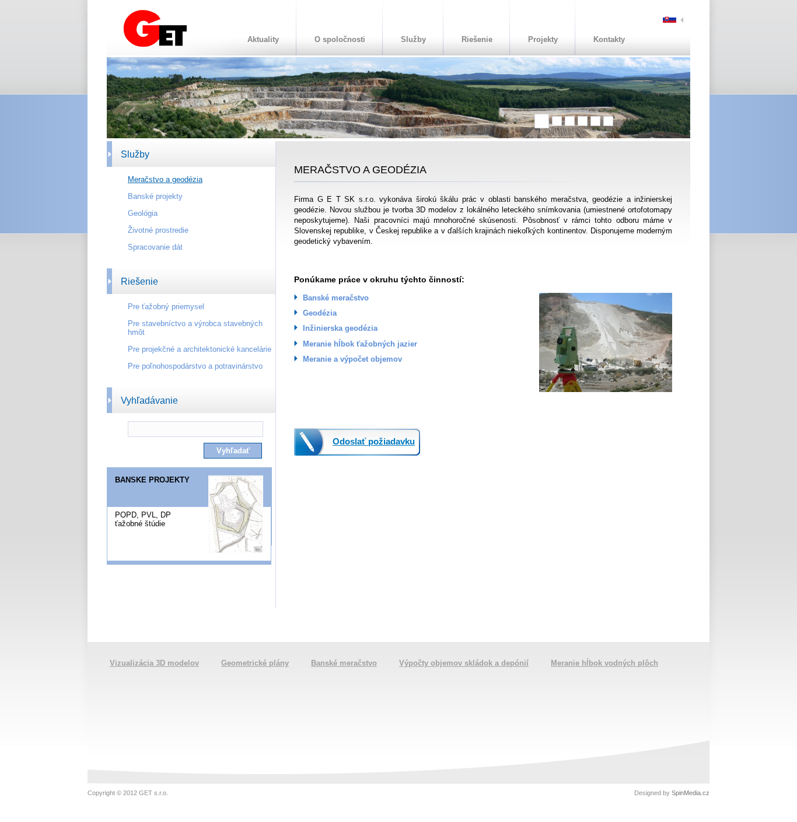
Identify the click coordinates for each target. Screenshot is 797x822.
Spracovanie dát (155, 247)
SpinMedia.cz (690, 792)
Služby (413, 39)
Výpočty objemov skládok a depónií (464, 663)
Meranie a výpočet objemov (352, 359)
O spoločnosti (339, 39)
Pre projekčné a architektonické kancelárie (199, 349)
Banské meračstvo (336, 297)
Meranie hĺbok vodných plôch (604, 663)
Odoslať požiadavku (374, 441)
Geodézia (320, 313)
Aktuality (263, 39)
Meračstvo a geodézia (165, 179)
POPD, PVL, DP (143, 514)
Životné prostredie (158, 230)
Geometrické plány (255, 663)
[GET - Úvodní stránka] (155, 44)
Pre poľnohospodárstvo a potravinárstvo (195, 366)
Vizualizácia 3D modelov (154, 663)
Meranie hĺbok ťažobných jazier (360, 344)
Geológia (143, 213)
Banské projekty (155, 196)
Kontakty (609, 39)
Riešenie (477, 39)
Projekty (543, 39)
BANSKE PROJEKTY (152, 479)
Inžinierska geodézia (340, 328)
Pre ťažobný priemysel (166, 306)
